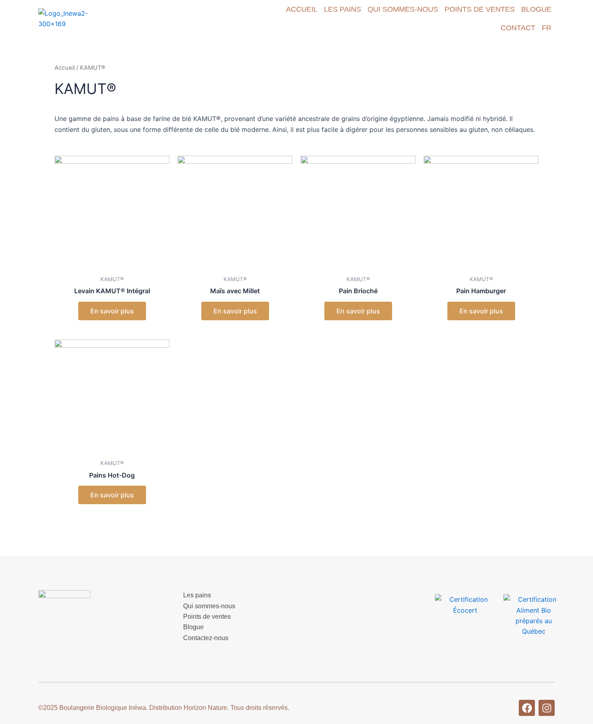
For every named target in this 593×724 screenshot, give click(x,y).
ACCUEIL (301, 9)
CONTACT (518, 28)
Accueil (64, 67)
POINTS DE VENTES (480, 9)
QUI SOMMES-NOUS (402, 9)
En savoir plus (112, 311)
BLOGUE (536, 9)
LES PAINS (342, 9)
